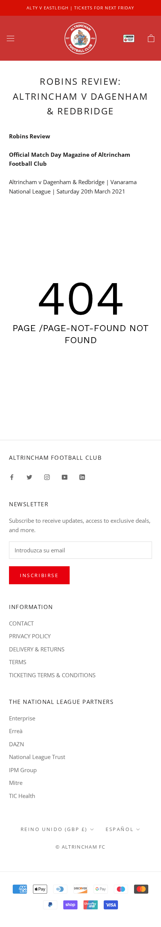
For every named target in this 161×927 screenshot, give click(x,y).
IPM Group (23, 770)
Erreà (15, 731)
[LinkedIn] (82, 477)
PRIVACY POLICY (30, 636)
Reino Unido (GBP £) (54, 829)
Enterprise (22, 718)
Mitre (15, 782)
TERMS (17, 662)
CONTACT (21, 623)
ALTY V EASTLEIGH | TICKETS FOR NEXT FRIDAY (80, 7)
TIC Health (22, 796)
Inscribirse (39, 575)
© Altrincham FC (80, 846)
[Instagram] (47, 477)
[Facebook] (12, 477)
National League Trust (37, 756)
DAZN (16, 744)
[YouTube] (64, 477)
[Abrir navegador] (10, 38)
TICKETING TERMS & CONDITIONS (52, 675)
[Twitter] (29, 477)
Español (120, 829)
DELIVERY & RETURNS (36, 649)
